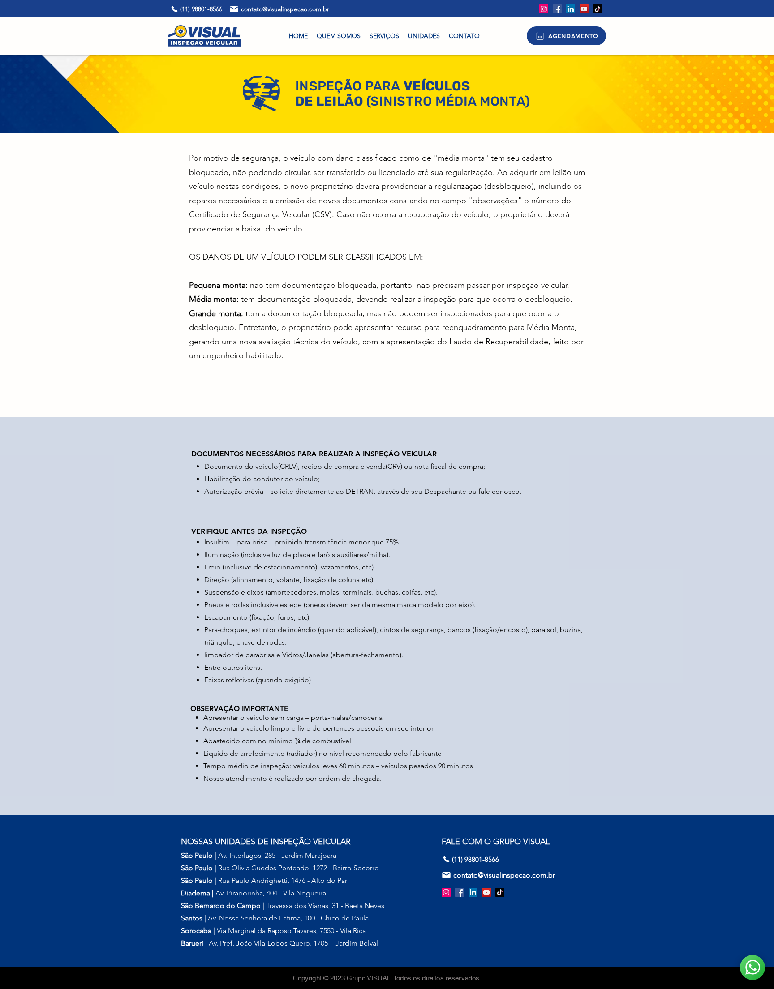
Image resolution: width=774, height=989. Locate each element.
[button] (384, 36)
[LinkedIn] (570, 8)
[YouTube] (584, 8)
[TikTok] (597, 8)
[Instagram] (543, 8)
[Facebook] (557, 8)
